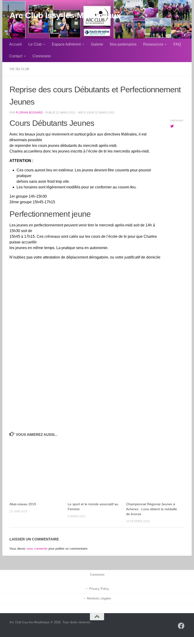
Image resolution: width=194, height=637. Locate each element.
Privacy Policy (99, 588)
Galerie (97, 44)
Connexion (41, 56)
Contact (15, 56)
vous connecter (37, 548)
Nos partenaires (123, 44)
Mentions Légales (99, 598)
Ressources (153, 44)
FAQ (177, 44)
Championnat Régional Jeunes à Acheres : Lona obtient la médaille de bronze (151, 509)
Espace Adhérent (66, 44)
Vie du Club (19, 69)
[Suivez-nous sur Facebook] (181, 626)
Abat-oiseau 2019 (22, 504)
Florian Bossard (29, 112)
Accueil (15, 44)
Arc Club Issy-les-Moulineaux (65, 15)
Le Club (35, 44)
